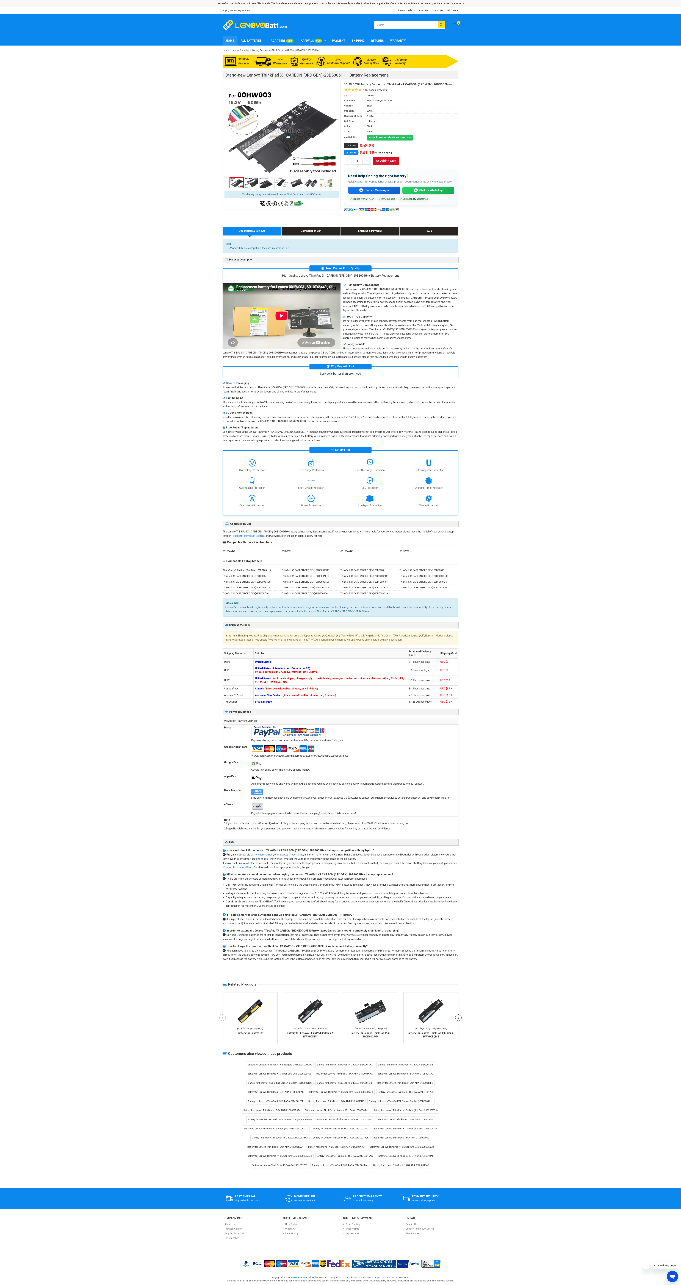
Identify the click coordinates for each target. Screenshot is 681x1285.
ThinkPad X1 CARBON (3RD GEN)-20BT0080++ (305, 593)
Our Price (350, 152)
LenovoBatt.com (298, 1277)
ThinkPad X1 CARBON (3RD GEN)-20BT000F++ (363, 581)
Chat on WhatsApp (431, 190)
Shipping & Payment (370, 230)
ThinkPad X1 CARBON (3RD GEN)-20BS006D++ (246, 576)
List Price (350, 145)
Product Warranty (233, 1228)
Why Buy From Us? (234, 1233)
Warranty (398, 40)
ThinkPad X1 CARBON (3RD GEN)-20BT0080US (364, 593)
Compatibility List (311, 230)
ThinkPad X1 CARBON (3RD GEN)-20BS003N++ (364, 570)
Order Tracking (353, 1224)
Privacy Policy (232, 1238)
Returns (377, 40)
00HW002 (287, 551)
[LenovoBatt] (256, 24)
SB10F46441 (346, 551)
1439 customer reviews (375, 90)
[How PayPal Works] (408, 1264)
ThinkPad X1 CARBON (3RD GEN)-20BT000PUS (423, 581)
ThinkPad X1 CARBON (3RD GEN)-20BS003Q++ (423, 570)
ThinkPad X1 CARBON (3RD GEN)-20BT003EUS (364, 587)
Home (230, 40)
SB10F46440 (229, 551)
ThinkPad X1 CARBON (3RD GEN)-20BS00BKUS (306, 581)
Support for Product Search (248, 535)
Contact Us (437, 10)
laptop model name (292, 854)
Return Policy (291, 1233)
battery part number (262, 854)
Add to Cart (388, 161)
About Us (423, 10)
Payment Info (352, 1233)
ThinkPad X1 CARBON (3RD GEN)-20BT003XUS (423, 587)
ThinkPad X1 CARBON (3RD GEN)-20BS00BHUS (247, 581)
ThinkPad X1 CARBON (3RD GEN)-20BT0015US (305, 587)
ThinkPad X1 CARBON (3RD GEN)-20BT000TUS (246, 587)
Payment (338, 40)
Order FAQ (290, 1228)
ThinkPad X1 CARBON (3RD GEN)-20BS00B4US (364, 576)
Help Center (452, 10)
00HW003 (404, 551)
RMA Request (413, 1233)
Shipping (358, 40)
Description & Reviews (252, 230)
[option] (282, 133)
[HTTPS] (431, 1264)
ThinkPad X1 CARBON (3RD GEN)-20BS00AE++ (305, 576)
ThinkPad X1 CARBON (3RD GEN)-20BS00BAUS (424, 576)
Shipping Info (352, 1228)
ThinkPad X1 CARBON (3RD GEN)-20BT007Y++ (246, 593)
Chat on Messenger (376, 190)
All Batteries (251, 40)
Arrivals (311, 40)
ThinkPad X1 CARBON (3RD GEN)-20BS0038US (305, 570)
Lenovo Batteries (240, 50)
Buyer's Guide (405, 10)
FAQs (429, 230)
